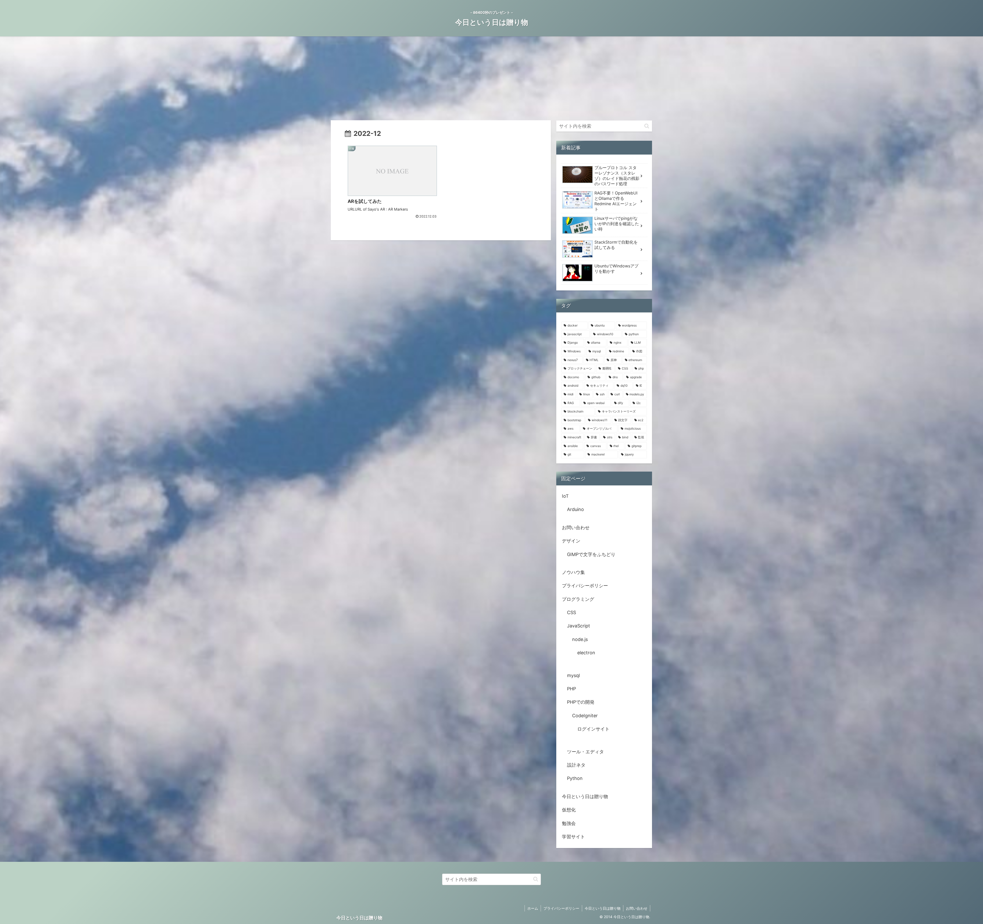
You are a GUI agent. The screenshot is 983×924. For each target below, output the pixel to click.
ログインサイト (593, 729)
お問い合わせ (576, 527)
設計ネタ (576, 765)
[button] (646, 126)
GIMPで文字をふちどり (591, 554)
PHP (571, 688)
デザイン (571, 540)
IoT (565, 496)
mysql (573, 675)
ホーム (532, 908)
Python (575, 778)
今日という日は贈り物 (585, 796)
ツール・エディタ (585, 751)
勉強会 (569, 823)
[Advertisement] (491, 78)
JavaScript (578, 625)
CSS (571, 612)
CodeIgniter (585, 715)
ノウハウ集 (573, 572)
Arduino (575, 509)
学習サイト (573, 836)
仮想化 (569, 809)
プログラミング (578, 599)
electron (586, 652)
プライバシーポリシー (585, 585)
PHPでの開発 (580, 702)
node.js (580, 639)
